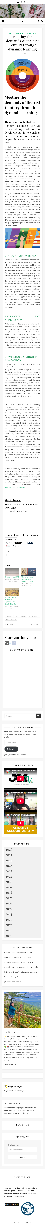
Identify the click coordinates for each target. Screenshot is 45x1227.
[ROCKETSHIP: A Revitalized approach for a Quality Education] (12, 592)
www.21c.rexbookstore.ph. (15, 487)
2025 (8, 855)
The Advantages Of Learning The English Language (28, 579)
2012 (8, 925)
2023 (8, 865)
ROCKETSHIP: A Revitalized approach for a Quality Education (11, 600)
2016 (8, 903)
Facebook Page (22, 1177)
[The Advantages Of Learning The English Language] (28, 572)
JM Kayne (10, 624)
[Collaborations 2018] (12, 572)
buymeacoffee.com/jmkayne (14, 1091)
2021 (8, 876)
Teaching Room (11, 619)
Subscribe (11, 749)
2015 (8, 908)
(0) (10, 642)
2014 (8, 914)
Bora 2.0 (17, 982)
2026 (8, 849)
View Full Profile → (11, 1064)
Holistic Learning (21, 616)
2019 (8, 887)
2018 (8, 892)
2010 (8, 935)
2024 (8, 860)
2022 (8, 871)
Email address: (13, 1145)
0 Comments (35, 624)
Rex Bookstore (33, 616)
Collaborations (17, 33)
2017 (8, 898)
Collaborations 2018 (12, 577)
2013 (8, 919)
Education (31, 33)
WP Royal (28, 1223)
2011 (8, 930)
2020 (9, 881)
